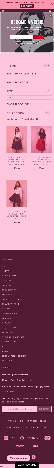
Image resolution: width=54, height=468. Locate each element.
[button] (50, 15)
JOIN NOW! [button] (38, 37)
